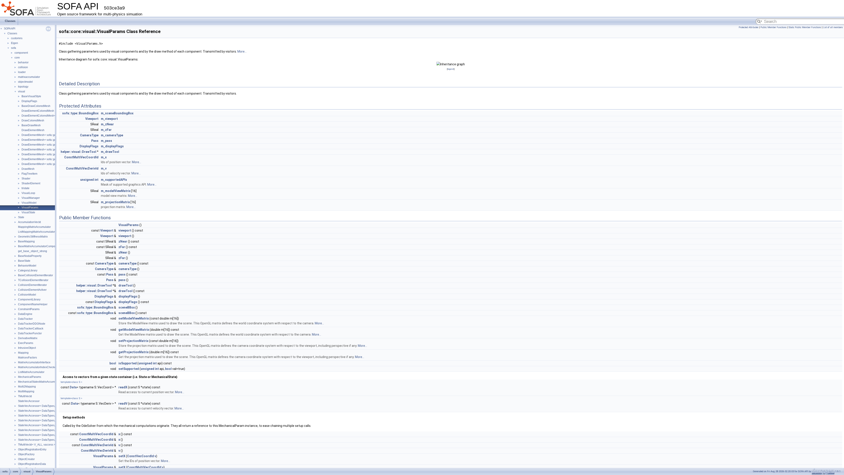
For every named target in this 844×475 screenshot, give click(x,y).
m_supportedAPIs (114, 179)
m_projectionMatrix (115, 202)
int (96, 179)
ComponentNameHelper (32, 304)
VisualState (28, 212)
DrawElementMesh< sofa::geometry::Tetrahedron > (52, 149)
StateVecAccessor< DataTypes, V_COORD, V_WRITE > (51, 410)
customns (16, 38)
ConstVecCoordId (140, 456)
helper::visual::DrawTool (78, 151)
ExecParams (25, 343)
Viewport (91, 119)
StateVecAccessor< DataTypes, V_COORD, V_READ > (50, 405)
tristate (25, 188)
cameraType (127, 263)
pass (122, 274)
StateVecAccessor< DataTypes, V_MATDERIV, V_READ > (52, 425)
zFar (121, 247)
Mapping (23, 352)
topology (23, 86)
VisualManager (31, 197)
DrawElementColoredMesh (38, 110)
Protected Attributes (749, 27)
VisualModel (29, 202)
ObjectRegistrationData (32, 464)
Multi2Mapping (27, 386)
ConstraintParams (29, 309)
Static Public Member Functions (805, 27)
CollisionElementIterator (32, 285)
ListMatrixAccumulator (31, 372)
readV (122, 403)
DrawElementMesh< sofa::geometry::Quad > (48, 144)
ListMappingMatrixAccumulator (36, 231)
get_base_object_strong (32, 251)
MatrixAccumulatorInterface (34, 362)
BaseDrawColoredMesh (36, 106)
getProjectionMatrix (133, 352)
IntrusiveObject (27, 347)
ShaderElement (31, 183)
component (21, 52)
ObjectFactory (26, 454)
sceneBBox (126, 307)
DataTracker (25, 318)
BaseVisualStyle (31, 96)
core (17, 57)
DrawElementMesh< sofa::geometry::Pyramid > (50, 159)
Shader (26, 178)
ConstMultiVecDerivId (82, 168)
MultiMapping (26, 391)
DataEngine (25, 314)
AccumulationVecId (29, 222)
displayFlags (127, 296)
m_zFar (106, 130)
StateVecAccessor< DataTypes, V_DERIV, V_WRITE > (50, 420)
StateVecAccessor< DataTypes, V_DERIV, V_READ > (49, 415)
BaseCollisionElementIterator (35, 275)
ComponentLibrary (29, 299)
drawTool (125, 285)
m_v (104, 168)
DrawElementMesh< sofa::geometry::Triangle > (50, 139)
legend (450, 69)
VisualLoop (28, 193)
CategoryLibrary (27, 270)
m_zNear (107, 124)
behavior (23, 62)
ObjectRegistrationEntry (32, 449)
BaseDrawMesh (31, 125)
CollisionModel (27, 294)
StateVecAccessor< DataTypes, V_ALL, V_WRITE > (48, 439)
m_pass (106, 140)
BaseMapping (26, 241)
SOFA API (9, 28)
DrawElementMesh (33, 130)
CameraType (89, 135)
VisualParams (30, 207)
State (21, 217)
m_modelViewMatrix (116, 191)
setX (121, 456)
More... (242, 51)
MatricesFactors (27, 357)
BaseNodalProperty (30, 256)
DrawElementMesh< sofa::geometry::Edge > (48, 135)
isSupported (127, 363)
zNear (122, 241)
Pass (94, 140)
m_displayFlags (112, 146)
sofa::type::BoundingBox (80, 113)
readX (122, 387)
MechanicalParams (29, 376)
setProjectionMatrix (133, 341)
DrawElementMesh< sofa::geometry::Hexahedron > (52, 164)
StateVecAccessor (29, 401)
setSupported (128, 369)
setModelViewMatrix (133, 318)
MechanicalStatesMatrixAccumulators (40, 381)
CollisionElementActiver (32, 289)
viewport (124, 230)
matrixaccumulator (29, 77)
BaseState (24, 260)
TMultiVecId (25, 396)
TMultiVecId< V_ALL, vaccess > (36, 444)
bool (112, 363)
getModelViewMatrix (133, 329)
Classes (10, 21)
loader (22, 72)
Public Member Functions (773, 27)
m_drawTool (110, 151)
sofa (13, 47)
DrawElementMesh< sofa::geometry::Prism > (48, 154)
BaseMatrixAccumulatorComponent (39, 246)
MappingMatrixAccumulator (34, 226)
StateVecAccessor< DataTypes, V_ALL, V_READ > (48, 435)
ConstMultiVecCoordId (81, 157)
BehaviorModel (27, 265)
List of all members (833, 27)
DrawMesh (28, 168)
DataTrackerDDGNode (31, 323)
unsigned (87, 179)
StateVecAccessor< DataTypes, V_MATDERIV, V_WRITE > (52, 430)
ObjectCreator (26, 459)
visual (21, 91)
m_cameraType (112, 135)
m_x (104, 157)
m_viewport (109, 119)
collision (23, 67)
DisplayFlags (29, 101)
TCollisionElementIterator (33, 280)
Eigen (14, 43)
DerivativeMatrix (27, 338)
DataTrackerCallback (30, 328)
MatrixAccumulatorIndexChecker (37, 367)
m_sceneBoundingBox (117, 113)
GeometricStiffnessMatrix (33, 236)
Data (73, 387)
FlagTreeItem (29, 173)
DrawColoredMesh (33, 120)
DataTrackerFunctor (30, 333)
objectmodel (25, 81)
